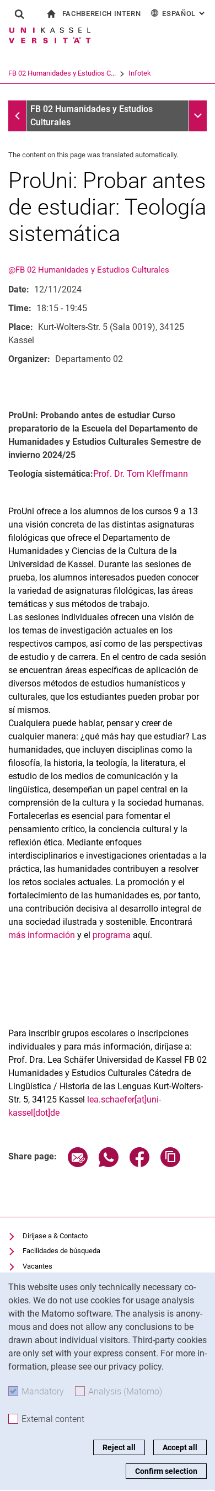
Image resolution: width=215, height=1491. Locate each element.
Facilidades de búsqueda (61, 1251)
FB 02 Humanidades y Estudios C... (62, 73)
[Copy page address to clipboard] (170, 1164)
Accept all (180, 1447)
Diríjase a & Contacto (55, 1236)
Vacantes (37, 1266)
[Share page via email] (78, 1164)
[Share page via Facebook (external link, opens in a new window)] (139, 1164)
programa (112, 935)
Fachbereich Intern (101, 13)
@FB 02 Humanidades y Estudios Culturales (88, 270)
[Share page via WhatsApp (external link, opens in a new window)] (109, 1164)
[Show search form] (19, 13)
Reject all (119, 1447)
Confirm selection (166, 1471)
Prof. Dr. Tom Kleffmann (140, 473)
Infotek (139, 73)
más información (41, 935)
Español (184, 13)
